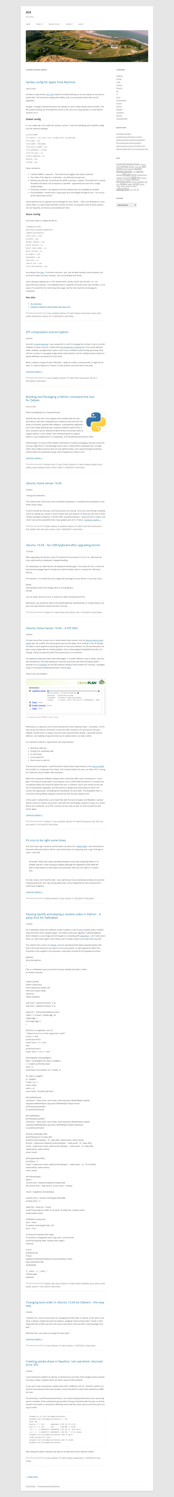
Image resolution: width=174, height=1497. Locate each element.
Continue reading (34, 371)
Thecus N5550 (98, 766)
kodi (27, 529)
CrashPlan (42, 664)
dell (144, 166)
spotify (28, 1286)
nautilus (70, 1458)
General (54, 526)
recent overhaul (41, 344)
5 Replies (29, 634)
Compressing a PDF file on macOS (129, 137)
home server (86, 313)
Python (65, 464)
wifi (134, 189)
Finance (119, 85)
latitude (119, 175)
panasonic (135, 179)
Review (123, 184)
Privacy (119, 103)
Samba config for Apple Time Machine (50, 82)
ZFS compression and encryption (47, 332)
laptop (139, 171)
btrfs (77, 378)
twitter (134, 186)
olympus (144, 178)
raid (91, 378)
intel (134, 172)
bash (136, 164)
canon (131, 166)
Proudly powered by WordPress (49, 1486)
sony (118, 186)
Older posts (32, 1477)
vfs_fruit (49, 94)
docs (42, 272)
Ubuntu (63, 313)
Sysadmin (55, 313)
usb (77, 612)
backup (78, 313)
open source (120, 180)
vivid (58, 529)
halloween (85, 1283)
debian (94, 464)
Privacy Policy (54, 24)
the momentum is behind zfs (72, 347)
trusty (46, 529)
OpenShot (84, 936)
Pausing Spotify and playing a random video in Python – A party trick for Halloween (63, 915)
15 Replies (29, 551)
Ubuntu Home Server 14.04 (44, 483)
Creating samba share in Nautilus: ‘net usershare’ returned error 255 (64, 1362)
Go (117, 91)
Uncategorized (121, 118)
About (81, 24)
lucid (133, 174)
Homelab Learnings (123, 134)
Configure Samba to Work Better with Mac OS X (50, 307)
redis (118, 184)
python (54, 467)
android (120, 164)
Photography (121, 100)
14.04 (85, 526)
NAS (99, 313)
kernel (62, 612)
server (142, 184)
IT (45, 313)
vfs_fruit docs (36, 304)
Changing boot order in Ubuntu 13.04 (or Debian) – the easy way (65, 1303)
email (125, 169)
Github (54, 945)
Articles (47, 464)
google (138, 168)
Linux (49, 313)
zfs (50, 316)
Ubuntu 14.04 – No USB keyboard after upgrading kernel (63, 545)
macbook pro (142, 175)
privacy (134, 182)
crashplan (138, 167)
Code (53, 464)
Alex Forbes (69, 316)
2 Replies (29, 338)
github (78, 1283)
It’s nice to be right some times (46, 840)
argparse (87, 464)
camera (124, 166)
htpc (93, 821)
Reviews (119, 109)
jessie (34, 467)
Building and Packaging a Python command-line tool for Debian (60, 398)
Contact (69, 24)
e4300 (119, 168)
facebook (130, 169)
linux (67, 612)
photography (123, 181)
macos (94, 313)
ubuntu (45, 316)
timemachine (37, 316)
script (103, 1283)
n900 (133, 177)
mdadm (33, 529)
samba (28, 316)
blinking (142, 164)
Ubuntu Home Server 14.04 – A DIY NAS (52, 628)
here (69, 667)
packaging (41, 467)
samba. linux (78, 1458)
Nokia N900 (82, 846)
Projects (39, 24)
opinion (128, 179)
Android (48, 898)
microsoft (126, 178)
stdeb (60, 467)
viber (131, 190)
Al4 (28, 12)
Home (28, 24)
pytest (48, 467)
